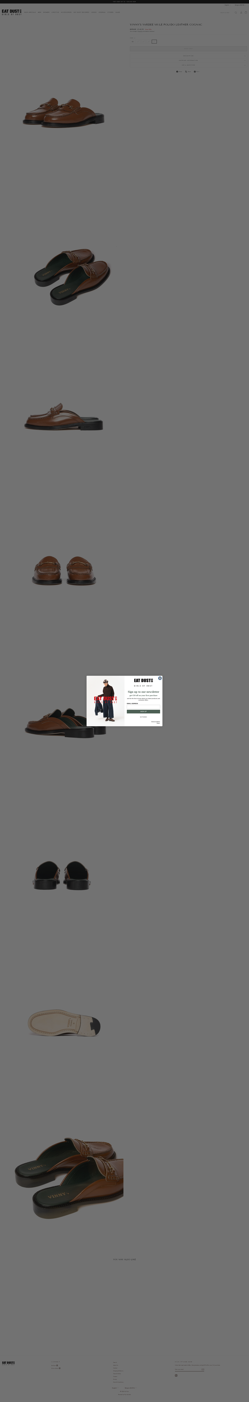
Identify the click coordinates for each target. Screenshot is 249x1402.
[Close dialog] (160, 678)
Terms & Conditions (155, 721)
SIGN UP (143, 711)
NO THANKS (143, 717)
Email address (132, 703)
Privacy (158, 723)
